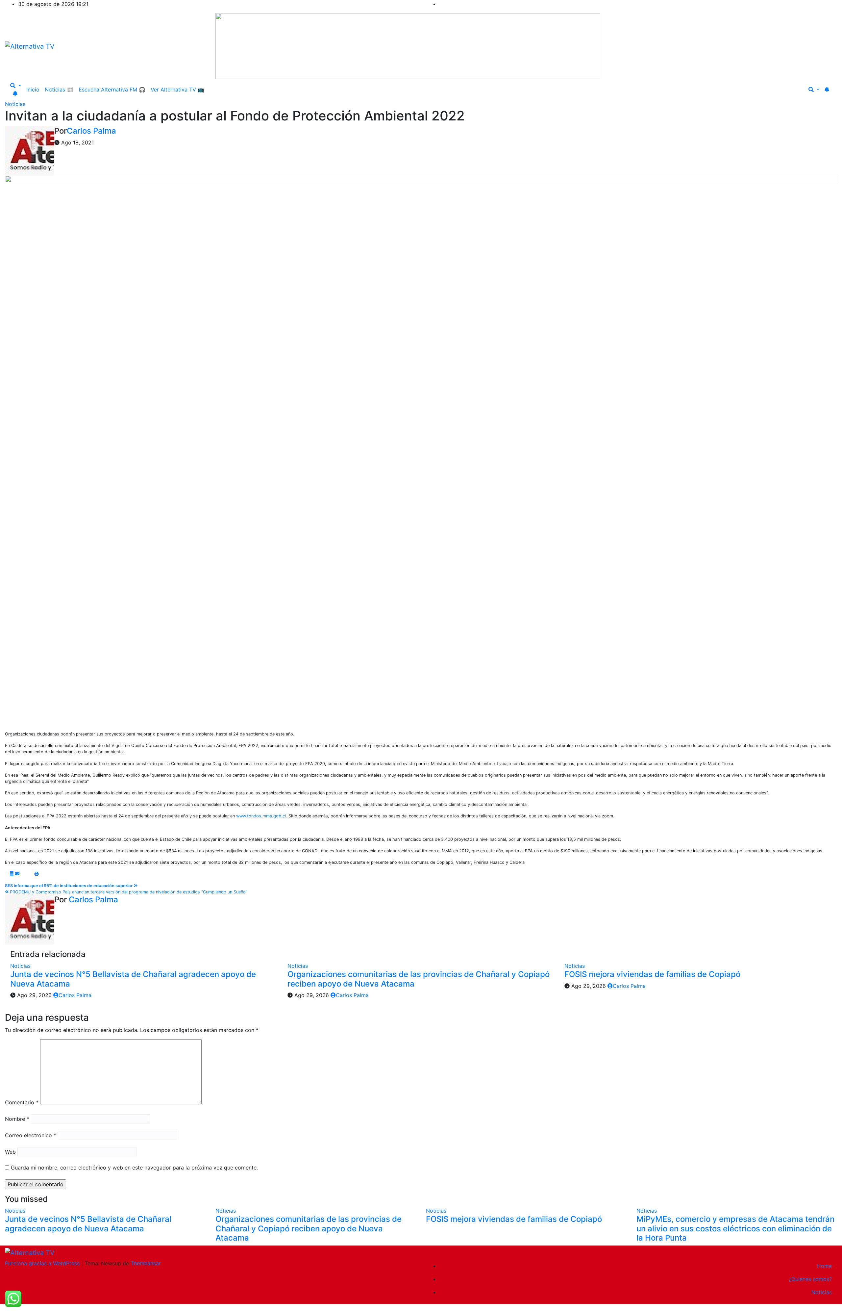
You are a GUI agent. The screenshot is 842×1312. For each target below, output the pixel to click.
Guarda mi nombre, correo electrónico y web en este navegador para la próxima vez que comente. (134, 1167)
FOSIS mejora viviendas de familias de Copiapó (652, 974)
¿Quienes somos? (810, 1279)
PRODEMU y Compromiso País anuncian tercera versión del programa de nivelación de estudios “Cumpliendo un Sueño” (128, 891)
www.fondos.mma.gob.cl (261, 815)
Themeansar (146, 1263)
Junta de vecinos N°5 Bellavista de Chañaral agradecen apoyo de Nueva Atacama (133, 979)
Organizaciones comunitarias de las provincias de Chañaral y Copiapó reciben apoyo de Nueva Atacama (418, 979)
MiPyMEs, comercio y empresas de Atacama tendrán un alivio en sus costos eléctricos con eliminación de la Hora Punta (735, 1228)
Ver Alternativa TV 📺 (177, 89)
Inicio (32, 89)
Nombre (17, 1119)
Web (10, 1151)
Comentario (21, 1102)
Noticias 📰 (59, 89)
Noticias (15, 104)
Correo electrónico (30, 1135)
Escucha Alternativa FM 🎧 (112, 89)
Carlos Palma (91, 131)
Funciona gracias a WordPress (43, 1263)
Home (824, 1266)
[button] (15, 85)
